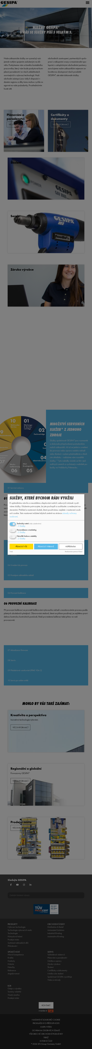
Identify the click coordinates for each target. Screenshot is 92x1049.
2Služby (21, 538)
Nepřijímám (70, 546)
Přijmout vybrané (46, 546)
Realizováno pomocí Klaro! (73, 552)
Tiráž (11, 552)
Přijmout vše (21, 546)
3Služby (21, 526)
